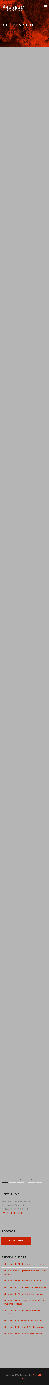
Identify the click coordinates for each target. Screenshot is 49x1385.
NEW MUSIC (24, 97)
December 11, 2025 (12, 542)
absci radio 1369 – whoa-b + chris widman (20, 1101)
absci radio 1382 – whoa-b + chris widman (20, 752)
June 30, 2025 (10, 1111)
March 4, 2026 (11, 205)
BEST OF (29, 427)
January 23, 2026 (12, 320)
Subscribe (16, 1240)
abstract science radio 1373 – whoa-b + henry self (23, 994)
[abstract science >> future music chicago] (13, 8)
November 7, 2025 (12, 649)
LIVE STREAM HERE (11, 1213)
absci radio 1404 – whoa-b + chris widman (20, 311)
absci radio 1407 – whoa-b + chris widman (20, 196)
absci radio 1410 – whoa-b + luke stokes (20, 88)
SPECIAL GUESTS (12, 545)
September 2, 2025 (13, 894)
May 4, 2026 (10, 97)
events (29, 894)
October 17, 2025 (12, 761)
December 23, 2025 (13, 427)
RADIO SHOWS (36, 97)
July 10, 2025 (10, 1003)
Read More (10, 146)
